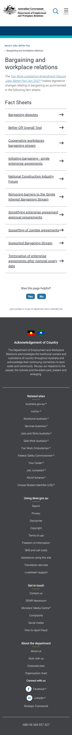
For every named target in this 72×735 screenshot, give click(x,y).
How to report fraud (36, 630)
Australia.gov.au (35, 404)
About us (36, 651)
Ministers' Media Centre (35, 608)
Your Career (35, 463)
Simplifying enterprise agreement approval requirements (33, 214)
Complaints (36, 615)
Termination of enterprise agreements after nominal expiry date (32, 261)
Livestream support (36, 572)
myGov (35, 411)
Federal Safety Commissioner (35, 455)
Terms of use (36, 535)
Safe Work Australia (35, 440)
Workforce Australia (35, 418)
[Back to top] (65, 728)
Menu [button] (66, 14)
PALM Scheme (35, 477)
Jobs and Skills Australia (35, 433)
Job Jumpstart (35, 470)
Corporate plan (36, 665)
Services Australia (35, 426)
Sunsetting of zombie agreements (33, 230)
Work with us (36, 658)
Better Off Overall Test (25, 128)
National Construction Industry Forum (31, 178)
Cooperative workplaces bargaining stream (26, 143)
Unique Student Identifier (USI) (35, 485)
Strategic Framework (36, 706)
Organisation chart (36, 673)
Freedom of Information (36, 543)
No (42, 296)
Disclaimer (36, 520)
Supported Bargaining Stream (30, 243)
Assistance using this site (36, 557)
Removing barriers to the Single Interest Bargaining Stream (31, 196)
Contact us (36, 593)
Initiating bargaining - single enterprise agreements (29, 161)
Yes (30, 296)
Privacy (36, 513)
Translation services (36, 565)
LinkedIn (39, 698)
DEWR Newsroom (36, 600)
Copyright (36, 528)
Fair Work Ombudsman (35, 448)
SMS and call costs (36, 550)
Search (36, 506)
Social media (36, 622)
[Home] (23, 10)
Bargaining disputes (23, 115)
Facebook (39, 689)
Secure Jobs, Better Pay (17, 45)
